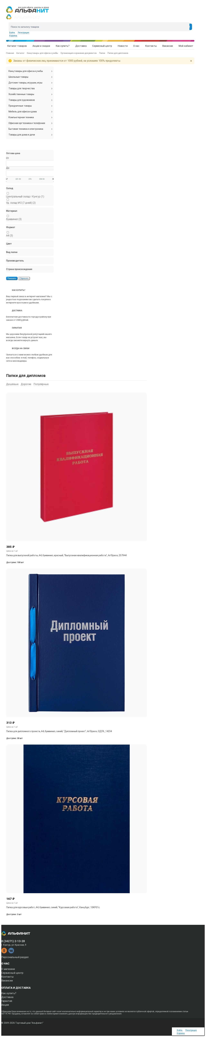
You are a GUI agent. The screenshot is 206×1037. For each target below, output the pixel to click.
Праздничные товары (20, 105)
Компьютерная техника (21, 117)
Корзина (13, 36)
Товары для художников (22, 100)
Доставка (7, 997)
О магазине (8, 969)
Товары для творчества (22, 88)
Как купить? (8, 993)
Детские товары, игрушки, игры (25, 82)
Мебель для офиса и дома (23, 111)
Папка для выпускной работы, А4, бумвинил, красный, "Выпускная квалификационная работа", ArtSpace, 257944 (66, 555)
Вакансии (7, 980)
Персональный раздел (14, 957)
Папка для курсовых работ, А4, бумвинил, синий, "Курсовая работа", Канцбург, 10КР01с (53, 907)
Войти (12, 32)
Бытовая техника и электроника (26, 129)
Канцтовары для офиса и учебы (26, 71)
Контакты (7, 976)
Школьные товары (18, 77)
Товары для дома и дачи (22, 134)
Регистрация (23, 32)
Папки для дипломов (26, 375)
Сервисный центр (12, 972)
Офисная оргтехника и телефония (27, 123)
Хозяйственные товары (21, 94)
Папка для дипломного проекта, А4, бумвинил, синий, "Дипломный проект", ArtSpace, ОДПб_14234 (59, 731)
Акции (5, 1004)
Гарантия (6, 1000)
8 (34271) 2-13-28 (13, 941)
